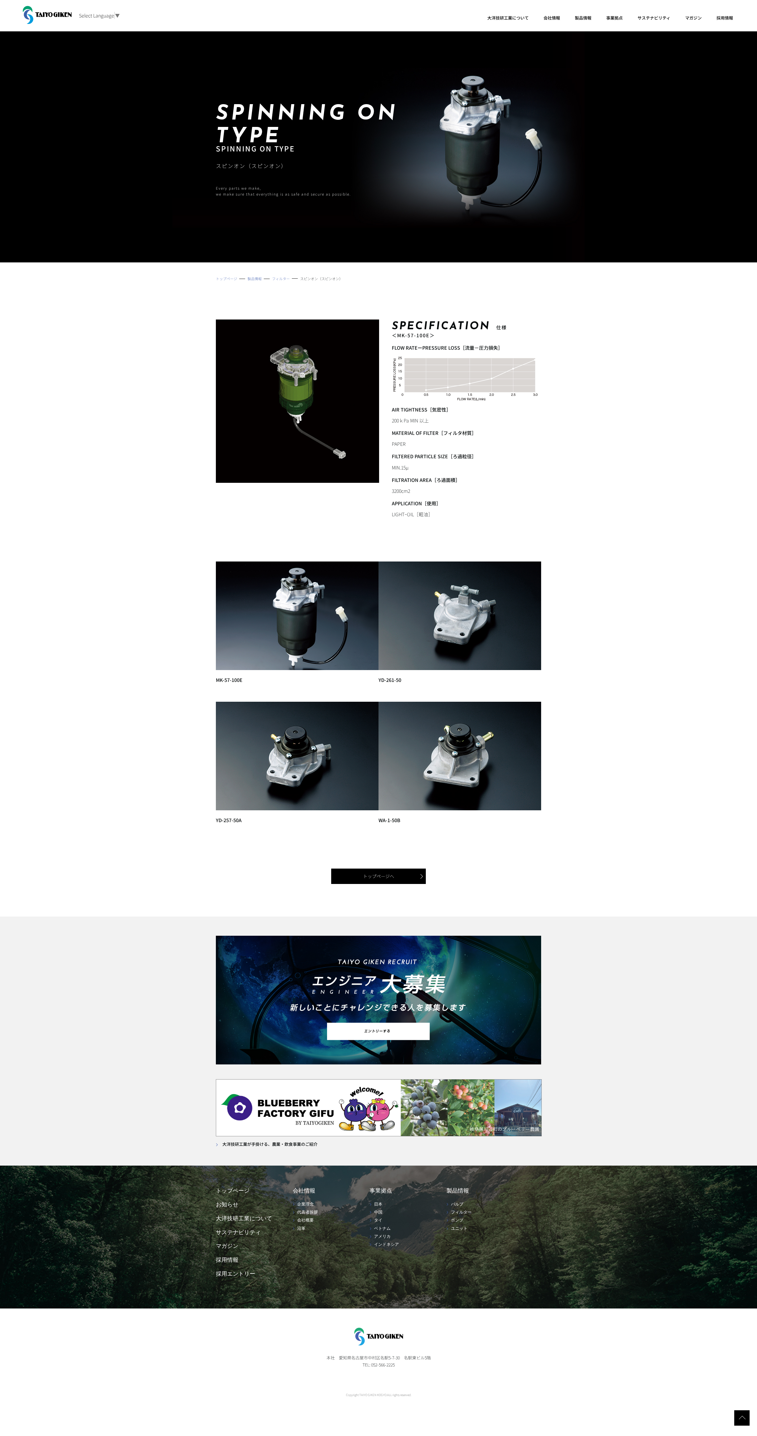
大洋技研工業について (508, 18)
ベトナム (382, 1229)
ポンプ (457, 1220)
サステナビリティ (654, 18)
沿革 (301, 1229)
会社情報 (552, 18)
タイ (378, 1220)
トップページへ (378, 876)
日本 (378, 1204)
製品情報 (583, 18)
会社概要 (305, 1220)
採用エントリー (235, 1274)
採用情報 (724, 18)
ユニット (459, 1229)
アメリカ (382, 1237)
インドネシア (386, 1245)
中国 (378, 1212)
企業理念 (305, 1204)
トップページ (233, 1191)
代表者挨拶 (307, 1212)
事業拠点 (614, 18)
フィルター (461, 1212)
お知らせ (227, 1205)
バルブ (457, 1204)
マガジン (693, 18)
